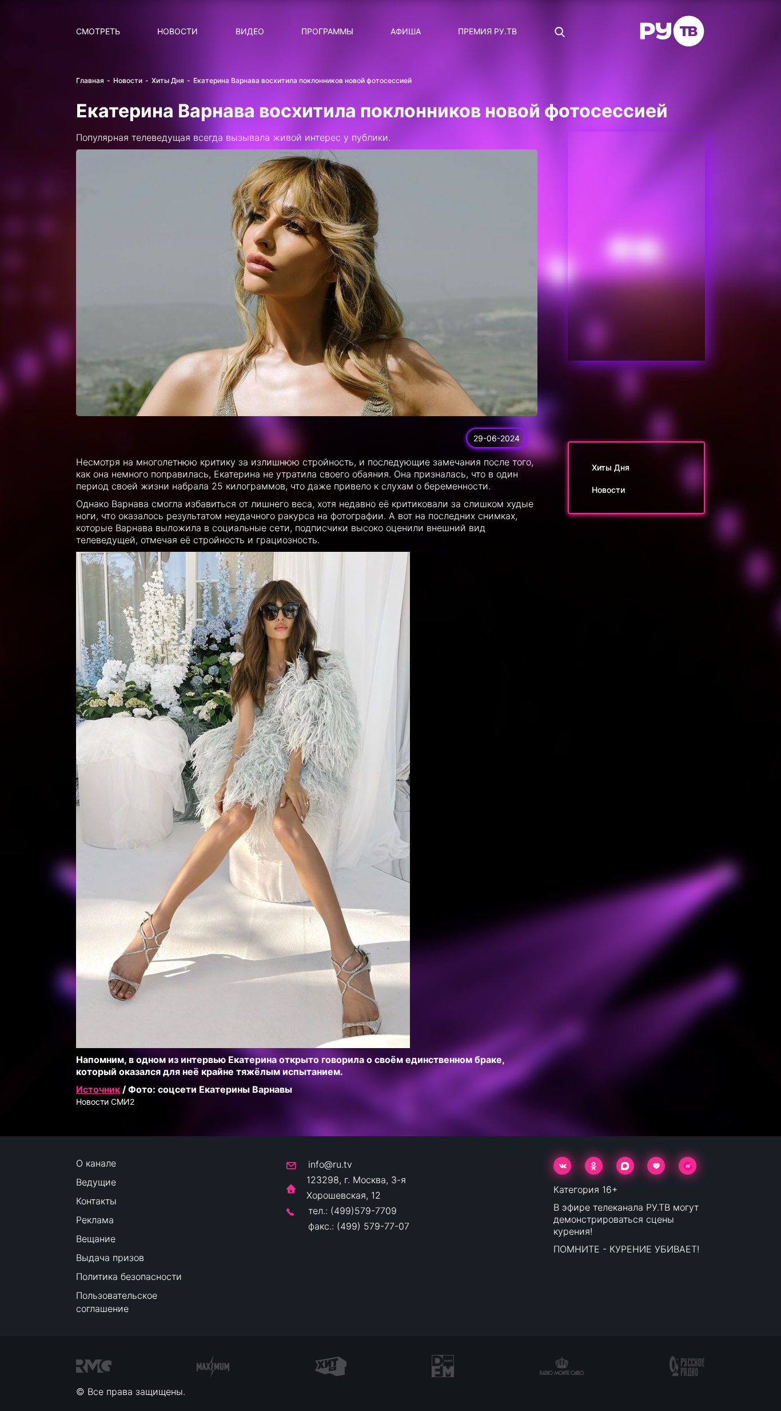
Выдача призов (110, 1257)
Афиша (405, 31)
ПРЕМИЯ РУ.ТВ (487, 31)
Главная (90, 80)
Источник (98, 1089)
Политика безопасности (129, 1276)
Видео (250, 31)
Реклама (95, 1220)
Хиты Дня (168, 80)
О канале (96, 1163)
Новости (177, 31)
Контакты (96, 1201)
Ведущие (96, 1182)
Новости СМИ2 (105, 1101)
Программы (327, 31)
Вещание (95, 1238)
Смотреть (98, 31)
